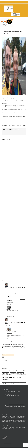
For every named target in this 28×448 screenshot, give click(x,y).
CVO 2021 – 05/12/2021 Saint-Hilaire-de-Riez (17, 406)
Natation (3, 374)
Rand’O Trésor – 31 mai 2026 (10, 391)
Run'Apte (16, 374)
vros (14, 377)
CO (11, 370)
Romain (4, 125)
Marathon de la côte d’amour (10, 395)
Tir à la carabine (17, 375)
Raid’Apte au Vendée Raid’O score (15, 407)
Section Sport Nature (8, 126)
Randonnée (12, 374)
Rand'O (8, 374)
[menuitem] (8, 8)
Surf (9, 375)
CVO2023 (3, 373)
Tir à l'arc (12, 375)
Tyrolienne (12, 377)
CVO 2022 (22, 372)
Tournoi (21, 375)
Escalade (11, 373)
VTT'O (18, 377)
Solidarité (6, 375)
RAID (6, 374)
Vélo (20, 377)
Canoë (6, 370)
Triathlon (8, 377)
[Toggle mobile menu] (0, 27)
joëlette (14, 373)
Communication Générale (6, 382)
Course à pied (18, 370)
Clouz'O (8, 370)
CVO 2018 (7, 372)
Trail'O (3, 377)
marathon (17, 373)
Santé (19, 374)
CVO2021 (18, 372)
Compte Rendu (14, 382)
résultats (23, 116)
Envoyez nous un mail (8, 440)
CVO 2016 (23, 370)
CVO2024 (7, 373)
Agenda (3, 370)
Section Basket (20, 382)
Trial (5, 377)
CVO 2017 (4, 372)
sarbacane (22, 374)
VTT (16, 377)
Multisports (21, 373)
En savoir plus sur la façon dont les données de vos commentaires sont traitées (13, 348)
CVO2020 (14, 372)
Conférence (14, 370)
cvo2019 (11, 372)
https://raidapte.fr (7, 443)
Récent (6, 360)
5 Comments (14, 126)
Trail (24, 375)
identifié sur (10, 344)
